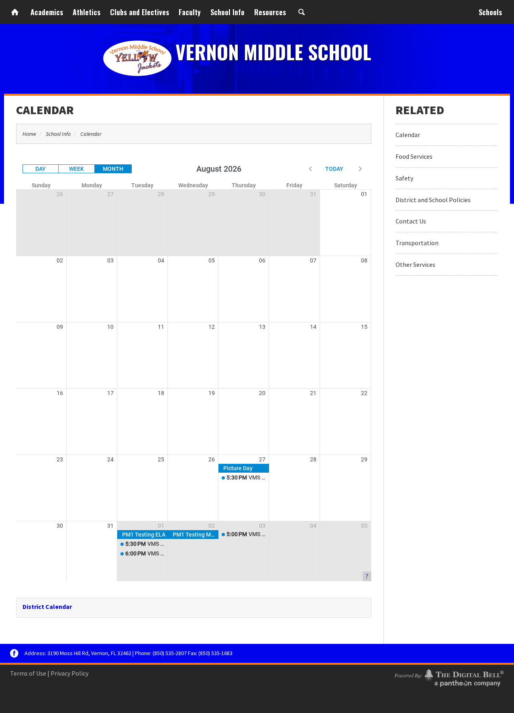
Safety (404, 178)
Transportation (417, 243)
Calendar (45, 109)
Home (15, 12)
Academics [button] (47, 12)
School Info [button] (227, 12)
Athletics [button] (86, 12)
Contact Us (411, 221)
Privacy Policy (69, 673)
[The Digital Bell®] (449, 677)
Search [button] (301, 12)
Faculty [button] (190, 12)
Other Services (415, 264)
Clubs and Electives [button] (139, 12)
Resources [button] (270, 12)
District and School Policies (433, 200)
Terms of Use (28, 673)
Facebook (14, 653)
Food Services (414, 156)
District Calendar (47, 606)
